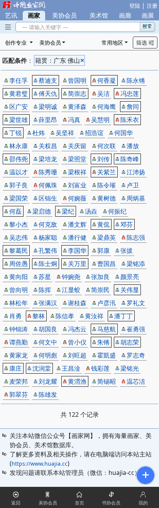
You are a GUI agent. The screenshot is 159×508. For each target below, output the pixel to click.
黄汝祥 (94, 316)
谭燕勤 (18, 342)
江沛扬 (136, 172)
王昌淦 (71, 368)
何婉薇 (77, 198)
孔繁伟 (48, 250)
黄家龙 (18, 355)
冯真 (74, 119)
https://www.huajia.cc (40, 463)
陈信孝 (65, 316)
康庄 (15, 368)
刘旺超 (77, 355)
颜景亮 (129, 276)
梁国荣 (18, 198)
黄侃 (103, 224)
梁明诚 (48, 106)
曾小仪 (77, 342)
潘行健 (77, 237)
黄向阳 (18, 276)
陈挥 (45, 290)
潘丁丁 (123, 316)
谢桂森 (77, 303)
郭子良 (18, 185)
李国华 (77, 250)
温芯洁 (136, 381)
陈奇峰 (129, 159)
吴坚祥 (65, 133)
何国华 (123, 133)
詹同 (133, 106)
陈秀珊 (48, 172)
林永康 (18, 146)
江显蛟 (71, 290)
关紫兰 (106, 172)
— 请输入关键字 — (43, 27)
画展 (148, 15)
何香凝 (106, 80)
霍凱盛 (106, 355)
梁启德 (41, 211)
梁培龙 (48, 159)
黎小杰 (18, 224)
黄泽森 (77, 106)
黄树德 (106, 198)
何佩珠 (48, 185)
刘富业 (77, 185)
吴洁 (103, 93)
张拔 (126, 250)
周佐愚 (18, 263)
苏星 (45, 276)
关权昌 (48, 146)
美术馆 (99, 15)
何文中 (48, 342)
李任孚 (18, 80)
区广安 (18, 106)
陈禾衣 (129, 119)
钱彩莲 (100, 368)
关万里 (77, 263)
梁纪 (68, 211)
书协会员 (111, 503)
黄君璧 (18, 93)
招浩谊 (94, 133)
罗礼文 (136, 303)
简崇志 (77, 93)
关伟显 (129, 290)
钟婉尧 (71, 276)
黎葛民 (18, 250)
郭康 (103, 250)
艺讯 (11, 15)
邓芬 (126, 224)
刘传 (103, 159)
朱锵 (103, 342)
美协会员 (64, 15)
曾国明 (77, 80)
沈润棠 (41, 368)
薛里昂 (48, 119)
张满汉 (48, 303)
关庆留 (77, 146)
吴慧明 (100, 119)
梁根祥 (77, 172)
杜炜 (38, 133)
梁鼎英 (106, 237)
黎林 (38, 316)
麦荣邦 (18, 381)
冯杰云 (77, 329)
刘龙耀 (48, 381)
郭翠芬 (18, 394)
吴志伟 (18, 237)
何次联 (106, 146)
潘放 (133, 146)
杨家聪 (48, 237)
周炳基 (136, 198)
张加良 (100, 276)
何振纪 (117, 211)
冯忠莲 (129, 93)
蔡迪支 (48, 80)
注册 (152, 5)
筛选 (142, 42)
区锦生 (48, 198)
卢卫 (133, 185)
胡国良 (48, 329)
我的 (143, 503)
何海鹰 (106, 106)
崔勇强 (136, 329)
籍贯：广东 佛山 (57, 60)
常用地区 (112, 42)
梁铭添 (136, 263)
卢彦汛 (106, 303)
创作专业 (16, 42)
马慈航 (106, 329)
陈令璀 (106, 185)
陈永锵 (136, 80)
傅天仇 (48, 93)
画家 (34, 15)
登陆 (134, 5)
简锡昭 (106, 381)
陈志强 (136, 237)
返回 (15, 503)
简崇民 (100, 290)
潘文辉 (77, 224)
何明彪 (48, 355)
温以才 (18, 172)
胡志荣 (129, 342)
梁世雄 (18, 119)
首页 (79, 503)
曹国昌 (106, 263)
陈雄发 (48, 394)
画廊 (125, 15)
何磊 (15, 211)
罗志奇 (136, 355)
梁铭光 (129, 368)
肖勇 (15, 316)
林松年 (18, 303)
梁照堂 (77, 159)
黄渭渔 (77, 381)
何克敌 (48, 224)
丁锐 (15, 133)
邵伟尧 (18, 159)
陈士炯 (48, 263)
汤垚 (91, 211)
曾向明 (18, 290)
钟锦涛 (18, 329)
